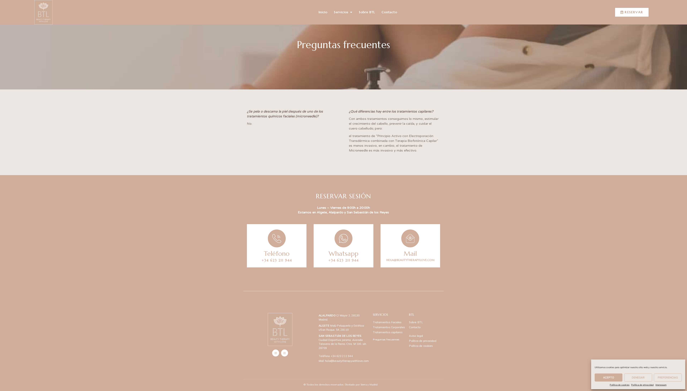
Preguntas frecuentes (386, 339)
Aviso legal (416, 336)
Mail (410, 254)
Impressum (661, 384)
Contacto (389, 12)
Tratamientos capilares (387, 332)
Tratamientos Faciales (387, 322)
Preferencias (668, 377)
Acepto (608, 377)
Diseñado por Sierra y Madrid (361, 384)
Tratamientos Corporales (389, 327)
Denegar (638, 377)
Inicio (322, 12)
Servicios (341, 12)
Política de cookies (619, 384)
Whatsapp (344, 254)
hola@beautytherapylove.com (410, 260)
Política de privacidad (642, 384)
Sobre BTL (367, 12)
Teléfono (277, 254)
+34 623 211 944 (277, 260)
